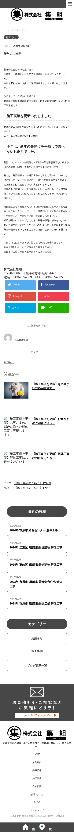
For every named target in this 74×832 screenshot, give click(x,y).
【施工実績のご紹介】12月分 (23, 136)
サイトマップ (37, 810)
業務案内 (37, 762)
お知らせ (9, 362)
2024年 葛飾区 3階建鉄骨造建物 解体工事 (36, 564)
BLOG (37, 802)
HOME (37, 754)
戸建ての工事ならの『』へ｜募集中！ (37, 745)
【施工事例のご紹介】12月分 (32, 483)
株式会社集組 (21, 339)
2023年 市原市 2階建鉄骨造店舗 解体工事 (36, 603)
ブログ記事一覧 (37, 665)
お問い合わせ (37, 794)
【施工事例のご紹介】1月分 (32, 488)
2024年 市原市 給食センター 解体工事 (34, 530)
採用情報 (37, 770)
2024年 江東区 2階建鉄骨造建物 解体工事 (36, 547)
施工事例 (37, 651)
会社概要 (37, 786)
